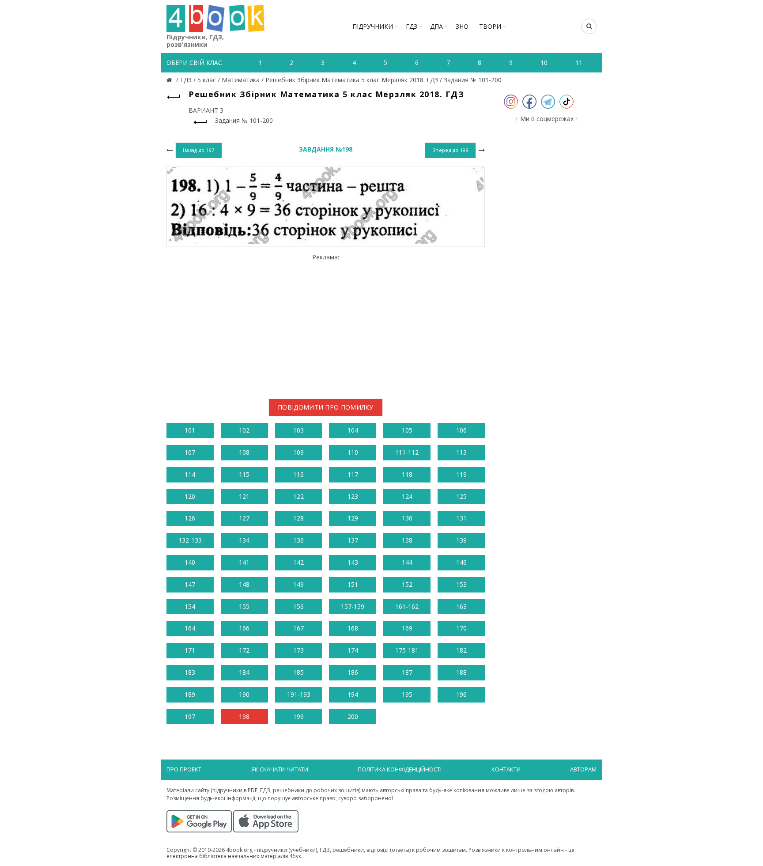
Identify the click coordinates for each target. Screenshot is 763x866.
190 (244, 694)
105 (407, 430)
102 (244, 430)
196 (461, 694)
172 (244, 650)
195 (407, 694)
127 (244, 518)
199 (298, 716)
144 (407, 562)
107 (190, 452)
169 (407, 628)
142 (298, 562)
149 (298, 584)
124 (407, 496)
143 (353, 562)
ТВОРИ (490, 26)
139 (461, 540)
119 (461, 474)
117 (353, 474)
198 (244, 716)
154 (190, 606)
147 (190, 584)
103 (298, 430)
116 (298, 474)
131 (461, 518)
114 (190, 474)
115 (244, 474)
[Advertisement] (325, 322)
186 (353, 672)
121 (244, 496)
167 (298, 628)
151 (353, 584)
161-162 (407, 606)
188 (461, 672)
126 (190, 518)
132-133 (190, 540)
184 (244, 672)
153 (461, 584)
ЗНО (462, 26)
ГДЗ (411, 26)
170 (461, 628)
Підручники (372, 26)
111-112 (407, 452)
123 (353, 496)
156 (298, 606)
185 (298, 672)
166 (244, 628)
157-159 (352, 606)
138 (407, 540)
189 (190, 694)
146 (461, 562)
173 (298, 650)
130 (407, 518)
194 (353, 694)
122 (298, 496)
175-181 (407, 650)
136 (298, 540)
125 (461, 496)
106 (461, 430)
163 (461, 606)
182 (461, 650)
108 (244, 452)
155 (244, 606)
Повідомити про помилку (326, 407)
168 (353, 628)
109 (298, 452)
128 (298, 518)
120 (190, 496)
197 (190, 716)
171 (190, 650)
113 (461, 452)
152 (407, 584)
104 (353, 430)
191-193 (298, 694)
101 (190, 430)
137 (353, 540)
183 (190, 672)
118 (407, 474)
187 (407, 672)
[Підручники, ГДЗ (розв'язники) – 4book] (170, 80)
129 (353, 518)
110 (353, 452)
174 (353, 650)
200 (353, 716)
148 (244, 584)
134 (244, 540)
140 (190, 562)
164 (190, 628)
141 (244, 562)
